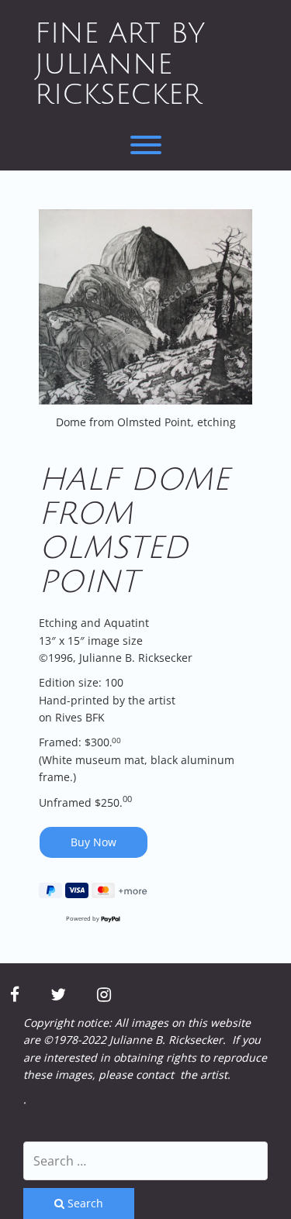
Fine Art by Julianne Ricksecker (120, 64)
